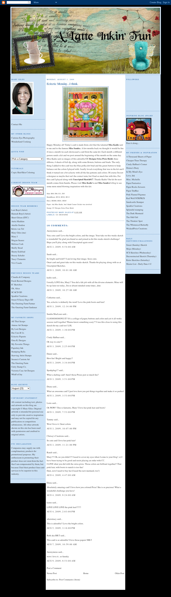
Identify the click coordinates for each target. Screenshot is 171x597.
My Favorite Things (20, 344)
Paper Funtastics (133, 183)
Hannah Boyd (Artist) (21, 213)
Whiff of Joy (16, 374)
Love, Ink (130, 175)
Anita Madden (17, 221)
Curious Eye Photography (23, 137)
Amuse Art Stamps (19, 325)
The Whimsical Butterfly (137, 224)
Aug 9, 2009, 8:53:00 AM (61, 560)
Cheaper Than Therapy (136, 160)
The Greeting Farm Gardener (24, 307)
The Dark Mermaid (134, 213)
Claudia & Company (20, 277)
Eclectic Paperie (18, 336)
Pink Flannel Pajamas (136, 194)
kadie (49, 277)
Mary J (14, 236)
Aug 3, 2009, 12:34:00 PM (61, 306)
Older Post (119, 573)
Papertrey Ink (17, 347)
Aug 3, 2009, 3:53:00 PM (61, 395)
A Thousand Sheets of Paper (138, 156)
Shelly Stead (17, 247)
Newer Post (52, 573)
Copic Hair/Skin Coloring (23, 172)
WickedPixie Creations (136, 228)
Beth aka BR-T (53, 535)
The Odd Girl (132, 217)
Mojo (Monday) (133, 248)
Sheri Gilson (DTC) (20, 217)
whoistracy (52, 518)
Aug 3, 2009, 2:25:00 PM (61, 346)
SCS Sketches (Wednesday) (138, 252)
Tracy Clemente (18, 259)
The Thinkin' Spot (134, 220)
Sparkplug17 (52, 370)
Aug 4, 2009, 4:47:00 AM (61, 475)
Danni (49, 353)
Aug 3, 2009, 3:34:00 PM (61, 362)
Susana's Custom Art (20, 359)
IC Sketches (16, 284)
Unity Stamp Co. (18, 366)
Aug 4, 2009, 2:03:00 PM (61, 511)
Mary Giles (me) (18, 232)
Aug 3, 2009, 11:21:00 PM (61, 444)
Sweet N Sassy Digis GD (22, 299)
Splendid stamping (134, 209)
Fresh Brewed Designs (21, 280)
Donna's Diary (132, 167)
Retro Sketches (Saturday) (138, 260)
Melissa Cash (17, 243)
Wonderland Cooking (21, 141)
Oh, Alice (15, 288)
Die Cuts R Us (17, 332)
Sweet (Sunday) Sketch (136, 244)
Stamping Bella (18, 351)
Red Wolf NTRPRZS (135, 198)
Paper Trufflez (132, 190)
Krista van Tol (17, 228)
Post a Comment (54, 568)
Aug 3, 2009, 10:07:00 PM (61, 428)
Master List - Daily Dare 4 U (138, 263)
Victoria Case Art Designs (23, 370)
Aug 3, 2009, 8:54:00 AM (61, 246)
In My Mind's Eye (134, 171)
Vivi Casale (16, 262)
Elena (49, 482)
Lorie (49, 402)
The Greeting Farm (19, 363)
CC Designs (62, 215)
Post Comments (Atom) (69, 579)
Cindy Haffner (53, 337)
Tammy (50, 419)
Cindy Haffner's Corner (136, 164)
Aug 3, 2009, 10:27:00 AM (62, 290)
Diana (49, 386)
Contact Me (16, 124)
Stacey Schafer (18, 255)
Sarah (49, 254)
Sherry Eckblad (18, 251)
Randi (49, 452)
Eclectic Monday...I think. (62, 84)
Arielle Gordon (18, 225)
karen (49, 502)
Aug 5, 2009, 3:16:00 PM (61, 527)
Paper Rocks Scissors (135, 186)
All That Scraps (18, 321)
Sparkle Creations (19, 296)
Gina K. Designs (18, 340)
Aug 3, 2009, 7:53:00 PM (61, 411)
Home (86, 573)
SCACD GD (16, 292)
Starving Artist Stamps (21, 355)
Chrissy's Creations (55, 435)
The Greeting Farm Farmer (23, 303)
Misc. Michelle (133, 179)
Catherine (51, 297)
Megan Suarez (17, 240)
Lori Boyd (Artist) (19, 209)
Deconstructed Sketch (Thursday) (141, 256)
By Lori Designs (18, 328)
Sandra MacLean (54, 313)
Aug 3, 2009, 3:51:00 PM (61, 379)
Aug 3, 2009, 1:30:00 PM (61, 329)
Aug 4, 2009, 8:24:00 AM (61, 495)
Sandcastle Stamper (135, 201)
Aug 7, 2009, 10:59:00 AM (62, 544)
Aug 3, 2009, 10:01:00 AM (62, 270)
